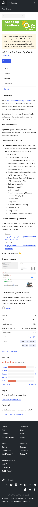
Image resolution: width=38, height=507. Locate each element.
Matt (4, 464)
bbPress (6, 467)
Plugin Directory (7, 9)
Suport (6, 89)
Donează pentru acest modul (12, 414)
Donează (24, 451)
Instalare (7, 79)
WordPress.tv (8, 454)
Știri (3, 430)
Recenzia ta (6, 385)
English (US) (32, 337)
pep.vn (6, 55)
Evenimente (24, 447)
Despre (4, 427)
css (27, 341)
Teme (22, 430)
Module (22, 434)
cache (22, 341)
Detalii (6, 68)
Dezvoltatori (6, 451)
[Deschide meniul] (35, 3)
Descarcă (6, 61)
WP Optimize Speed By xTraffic (18, 100)
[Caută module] (23, 16)
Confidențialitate (8, 437)
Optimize (25, 345)
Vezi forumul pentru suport (11, 400)
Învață (4, 444)
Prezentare (24, 427)
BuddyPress (7, 471)
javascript (32, 341)
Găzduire (5, 434)
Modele (22, 437)
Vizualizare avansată (9, 351)
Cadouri (23, 454)
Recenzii (7, 74)
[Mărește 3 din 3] (33, 274)
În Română (10, 480)
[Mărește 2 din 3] (33, 265)
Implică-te (23, 444)
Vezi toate (32, 385)
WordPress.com (8, 461)
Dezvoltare (8, 84)
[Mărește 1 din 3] (16, 265)
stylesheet (32, 345)
